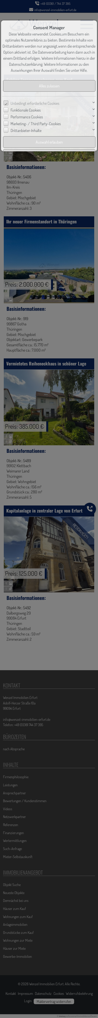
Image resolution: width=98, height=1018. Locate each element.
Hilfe (83, 70)
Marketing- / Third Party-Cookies (36, 123)
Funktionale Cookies (26, 110)
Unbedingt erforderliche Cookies (35, 103)
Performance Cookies (27, 116)
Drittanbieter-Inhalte (26, 130)
